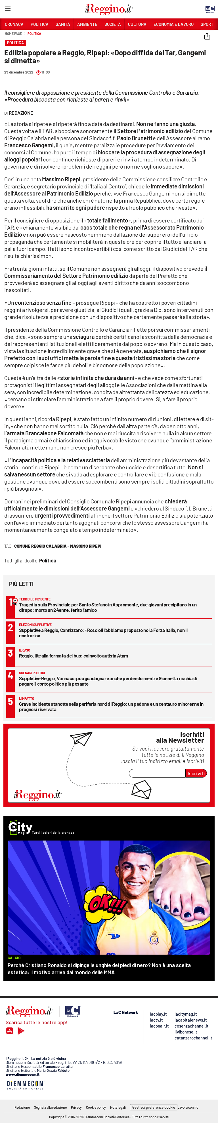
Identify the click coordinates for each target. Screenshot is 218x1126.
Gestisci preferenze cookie (153, 1107)
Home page (13, 33)
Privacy (76, 1107)
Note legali (118, 1107)
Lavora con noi (188, 1107)
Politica (34, 33)
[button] (207, 36)
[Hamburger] (7, 10)
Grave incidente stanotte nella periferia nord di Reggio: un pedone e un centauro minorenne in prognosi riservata (111, 706)
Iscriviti (196, 773)
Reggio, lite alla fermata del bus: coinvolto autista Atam (73, 655)
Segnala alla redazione (50, 1107)
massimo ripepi (85, 546)
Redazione (22, 1107)
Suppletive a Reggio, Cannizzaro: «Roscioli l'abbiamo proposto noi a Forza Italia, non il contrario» (103, 632)
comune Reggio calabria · (41, 546)
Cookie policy (96, 1107)
